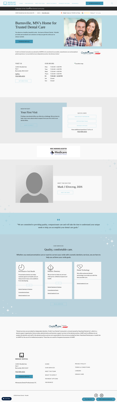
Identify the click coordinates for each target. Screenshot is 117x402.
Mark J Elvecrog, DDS (70, 186)
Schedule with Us (94, 3)
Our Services (29, 3)
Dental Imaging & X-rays (24, 295)
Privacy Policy (80, 364)
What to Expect (52, 3)
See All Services (58, 304)
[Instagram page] (101, 395)
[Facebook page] (96, 395)
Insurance (75, 3)
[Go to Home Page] (10, 3)
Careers (78, 370)
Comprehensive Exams (23, 292)
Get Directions (23, 81)
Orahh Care (79, 374)
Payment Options (64, 3)
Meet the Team (40, 3)
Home (21, 3)
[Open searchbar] (111, 3)
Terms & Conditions (82, 367)
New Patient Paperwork (82, 116)
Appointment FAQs (82, 121)
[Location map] (88, 77)
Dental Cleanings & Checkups (25, 289)
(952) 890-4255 (45, 13)
